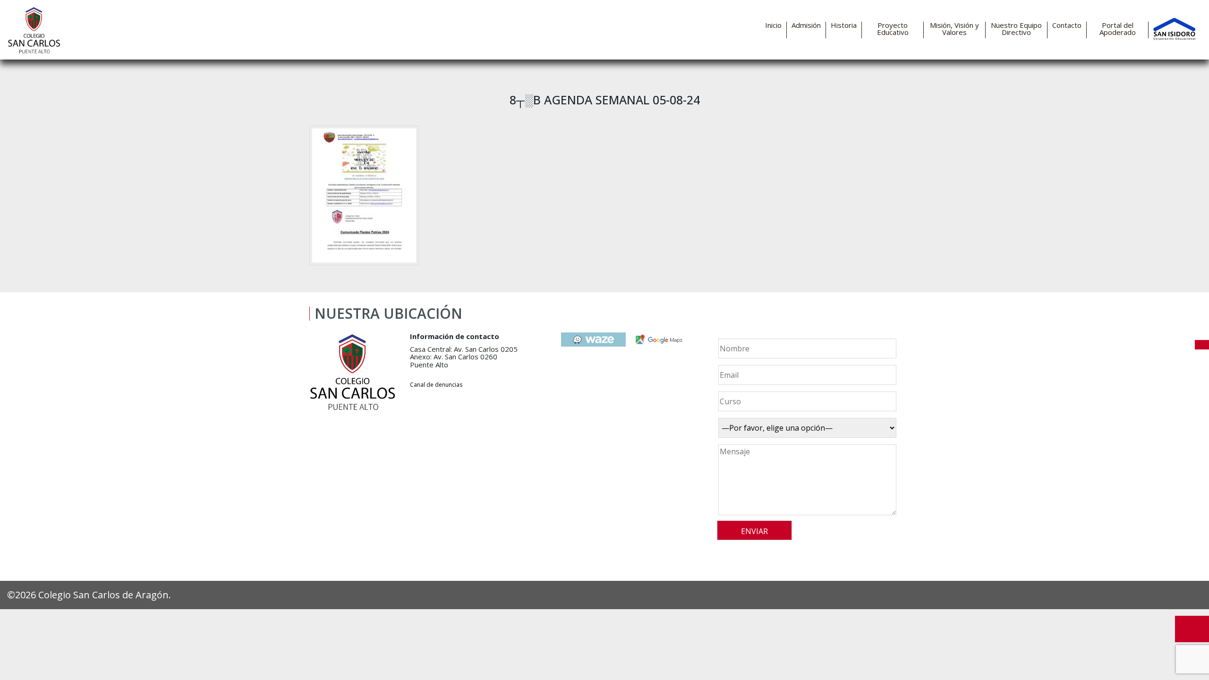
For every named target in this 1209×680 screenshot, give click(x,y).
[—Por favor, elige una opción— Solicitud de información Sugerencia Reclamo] (806, 427)
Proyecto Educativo (893, 29)
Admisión (806, 25)
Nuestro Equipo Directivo (1016, 29)
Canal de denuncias (436, 385)
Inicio (773, 25)
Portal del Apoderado (1117, 29)
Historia (844, 25)
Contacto (1066, 25)
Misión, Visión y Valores (954, 29)
